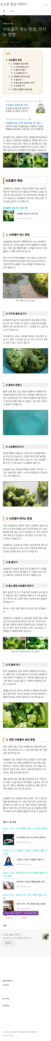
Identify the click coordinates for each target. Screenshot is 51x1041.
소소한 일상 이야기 (11, 934)
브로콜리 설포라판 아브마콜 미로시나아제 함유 (18, 104)
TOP (46, 1033)
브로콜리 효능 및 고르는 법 (15, 207)
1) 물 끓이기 (18, 79)
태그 (12, 11)
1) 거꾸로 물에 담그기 (22, 67)
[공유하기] (12, 918)
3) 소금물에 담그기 (20, 73)
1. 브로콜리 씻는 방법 (19, 63)
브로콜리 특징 (15, 59)
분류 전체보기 (7, 980)
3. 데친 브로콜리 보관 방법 (21, 89)
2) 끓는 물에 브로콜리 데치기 (24, 82)
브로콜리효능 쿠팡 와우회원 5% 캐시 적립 (25, 122)
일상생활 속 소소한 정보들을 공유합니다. (17, 938)
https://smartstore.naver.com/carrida (22, 101)
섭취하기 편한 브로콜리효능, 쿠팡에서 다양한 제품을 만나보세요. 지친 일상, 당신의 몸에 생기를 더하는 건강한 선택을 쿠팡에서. (25, 127)
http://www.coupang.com (16, 119)
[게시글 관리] (15, 918)
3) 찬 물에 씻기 (19, 85)
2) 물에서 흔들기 (20, 70)
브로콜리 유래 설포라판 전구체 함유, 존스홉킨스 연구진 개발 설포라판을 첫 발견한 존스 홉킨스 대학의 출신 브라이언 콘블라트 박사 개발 (18, 109)
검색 (40, 5)
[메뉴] (46, 5)
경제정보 (5, 985)
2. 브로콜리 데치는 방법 (20, 76)
